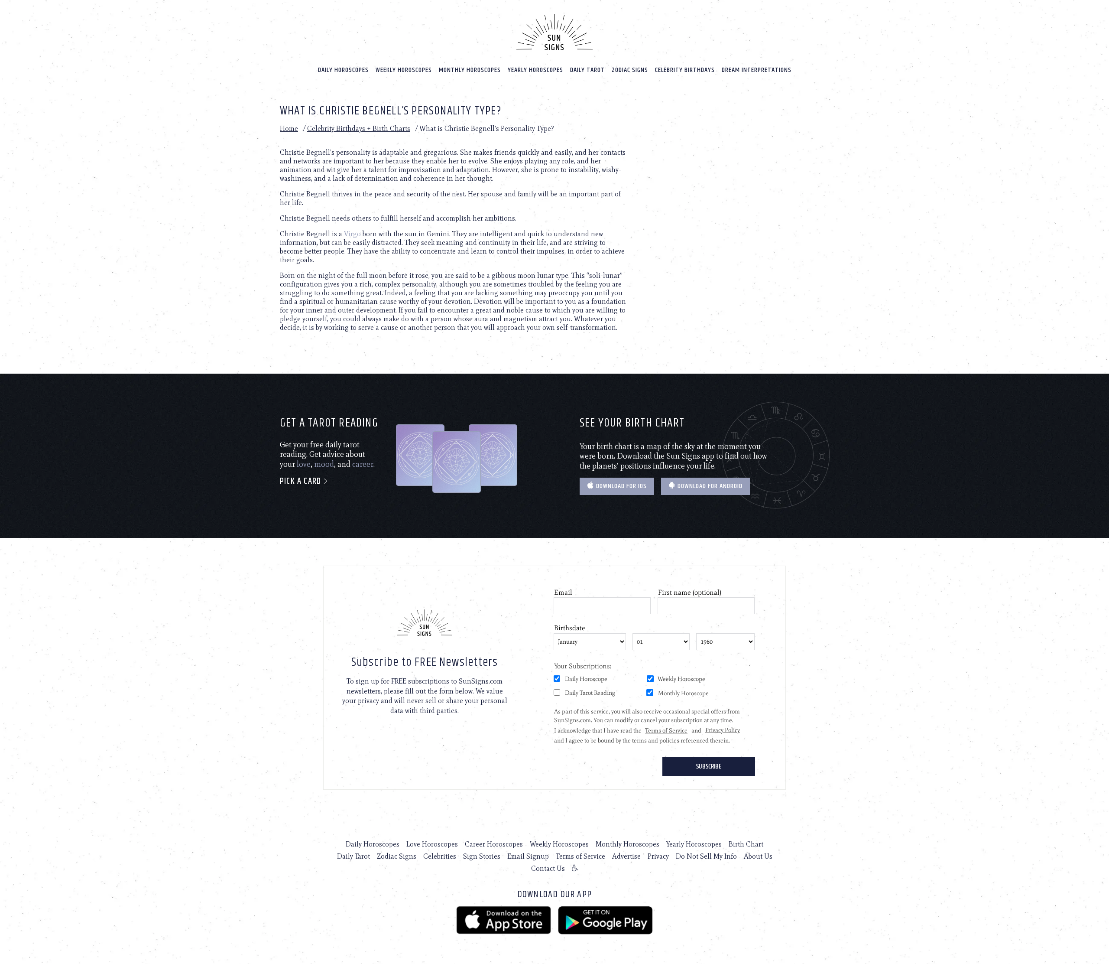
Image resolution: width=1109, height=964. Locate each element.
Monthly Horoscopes (470, 70)
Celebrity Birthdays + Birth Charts (358, 128)
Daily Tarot (587, 70)
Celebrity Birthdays (685, 70)
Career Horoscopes (494, 844)
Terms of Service (580, 856)
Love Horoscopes (432, 844)
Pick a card (301, 481)
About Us (758, 856)
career (362, 464)
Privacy (658, 856)
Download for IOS (620, 486)
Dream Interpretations (756, 70)
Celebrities (439, 856)
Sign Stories (481, 856)
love (304, 464)
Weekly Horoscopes (404, 70)
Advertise (626, 856)
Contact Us (548, 868)
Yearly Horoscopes (535, 70)
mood (324, 464)
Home (289, 128)
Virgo (352, 234)
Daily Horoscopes (343, 70)
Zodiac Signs (630, 70)
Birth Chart (746, 844)
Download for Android (709, 486)
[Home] (554, 32)
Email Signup (528, 856)
